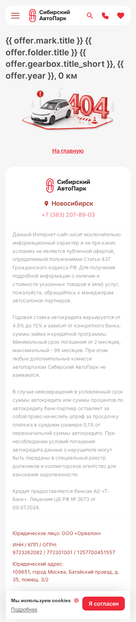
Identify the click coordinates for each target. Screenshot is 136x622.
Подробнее (24, 609)
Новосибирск (72, 203)
